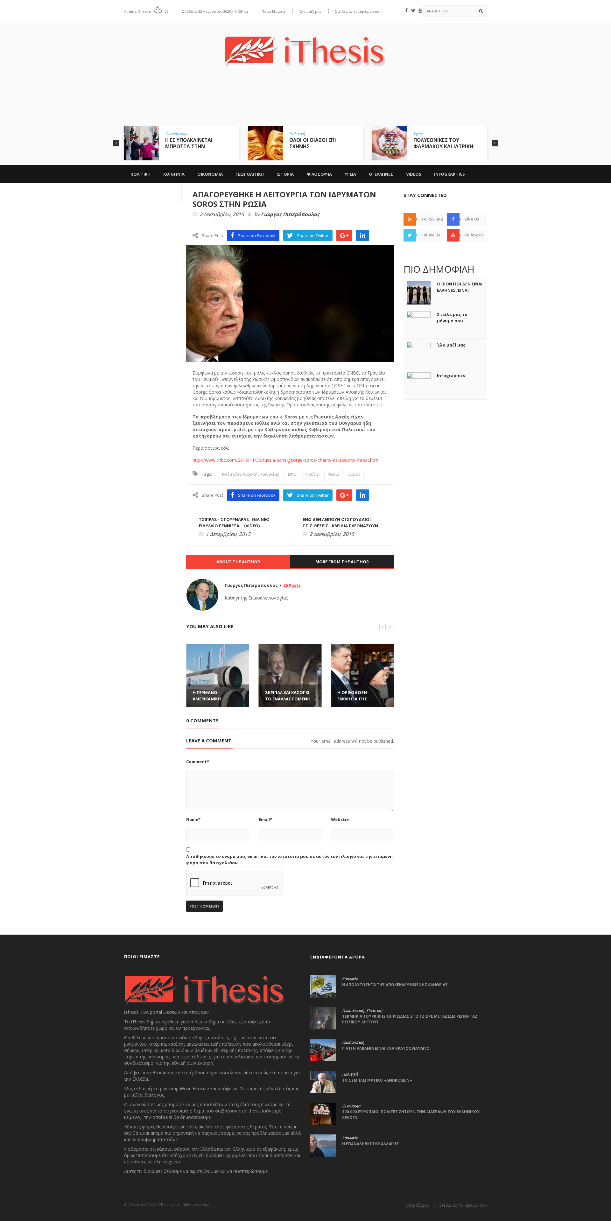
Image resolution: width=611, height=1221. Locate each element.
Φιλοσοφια (319, 174)
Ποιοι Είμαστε (273, 11)
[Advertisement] (305, 101)
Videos (413, 174)
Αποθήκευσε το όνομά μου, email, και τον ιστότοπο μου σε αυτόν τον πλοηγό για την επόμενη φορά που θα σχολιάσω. (289, 859)
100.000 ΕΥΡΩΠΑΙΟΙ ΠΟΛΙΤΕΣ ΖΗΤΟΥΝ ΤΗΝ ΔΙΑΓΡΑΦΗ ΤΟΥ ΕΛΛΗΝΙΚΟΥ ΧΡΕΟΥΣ (411, 1114)
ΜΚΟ (292, 474)
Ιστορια (285, 174)
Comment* (197, 761)
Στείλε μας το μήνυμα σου (357, 11)
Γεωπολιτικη (249, 174)
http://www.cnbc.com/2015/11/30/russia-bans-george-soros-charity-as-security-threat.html (286, 460)
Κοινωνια (174, 174)
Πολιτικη (140, 174)
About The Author (238, 562)
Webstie (340, 819)
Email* (265, 819)
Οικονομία (351, 1106)
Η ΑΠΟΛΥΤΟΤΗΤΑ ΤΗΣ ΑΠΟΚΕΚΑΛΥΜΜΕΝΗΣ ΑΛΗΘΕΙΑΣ (395, 984)
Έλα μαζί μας (310, 11)
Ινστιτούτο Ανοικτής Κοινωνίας (250, 474)
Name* (193, 819)
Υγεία (418, 134)
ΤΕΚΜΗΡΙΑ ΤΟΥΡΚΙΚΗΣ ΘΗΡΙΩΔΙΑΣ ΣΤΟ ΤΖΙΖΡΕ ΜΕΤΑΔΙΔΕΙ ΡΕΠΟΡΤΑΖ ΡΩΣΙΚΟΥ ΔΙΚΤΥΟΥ (409, 1019)
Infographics (449, 174)
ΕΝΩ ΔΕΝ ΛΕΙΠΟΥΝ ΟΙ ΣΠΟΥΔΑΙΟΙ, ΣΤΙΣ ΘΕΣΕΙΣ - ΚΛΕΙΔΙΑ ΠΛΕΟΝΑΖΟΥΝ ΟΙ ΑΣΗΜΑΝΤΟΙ (340, 525)
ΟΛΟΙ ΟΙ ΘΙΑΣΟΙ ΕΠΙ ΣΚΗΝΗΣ (312, 143)
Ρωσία (333, 474)
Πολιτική (297, 134)
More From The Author (342, 562)
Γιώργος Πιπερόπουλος (290, 214)
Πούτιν (312, 474)
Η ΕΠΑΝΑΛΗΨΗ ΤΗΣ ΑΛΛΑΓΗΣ (370, 1144)
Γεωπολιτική (176, 134)
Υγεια (350, 174)
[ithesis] (305, 46)
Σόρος (354, 474)
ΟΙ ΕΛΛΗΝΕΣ (381, 174)
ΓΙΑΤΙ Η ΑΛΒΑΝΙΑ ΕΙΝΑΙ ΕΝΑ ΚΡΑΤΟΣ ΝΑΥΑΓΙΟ (386, 1048)
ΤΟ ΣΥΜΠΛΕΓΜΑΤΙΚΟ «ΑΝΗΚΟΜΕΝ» (377, 1080)
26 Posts (292, 585)
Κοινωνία (350, 978)
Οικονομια (210, 174)
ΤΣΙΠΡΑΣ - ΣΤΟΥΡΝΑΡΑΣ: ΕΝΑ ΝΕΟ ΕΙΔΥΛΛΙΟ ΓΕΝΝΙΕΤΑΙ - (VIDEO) (234, 522)
